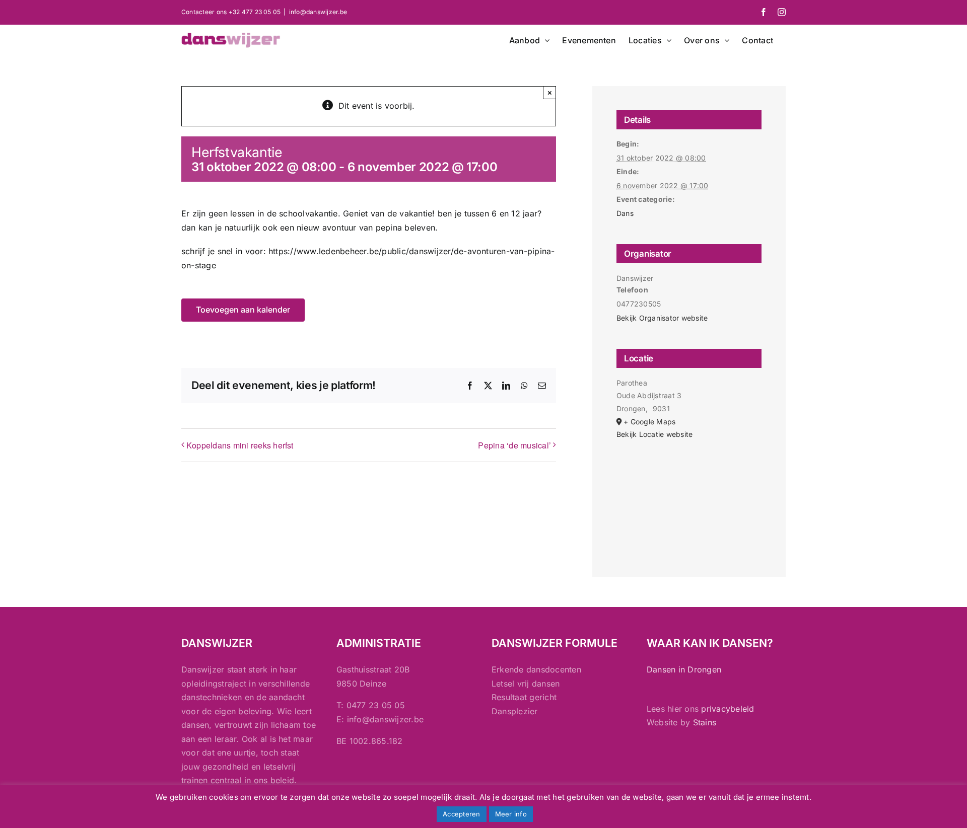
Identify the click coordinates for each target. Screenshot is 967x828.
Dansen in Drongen (684, 669)
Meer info (511, 814)
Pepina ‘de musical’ (514, 445)
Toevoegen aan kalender (243, 310)
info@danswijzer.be (318, 12)
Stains (704, 722)
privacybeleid (727, 709)
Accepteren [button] (461, 814)
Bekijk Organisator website (662, 318)
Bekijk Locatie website (654, 434)
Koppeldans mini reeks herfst (240, 445)
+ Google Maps (649, 421)
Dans (625, 213)
